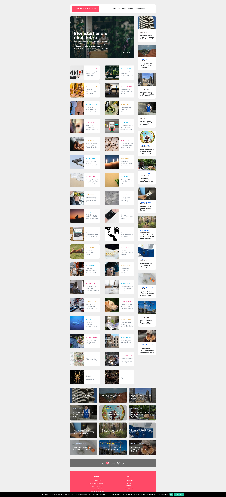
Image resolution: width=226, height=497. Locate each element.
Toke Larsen (143, 32)
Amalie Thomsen (145, 61)
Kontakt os (140, 8)
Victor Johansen (125, 54)
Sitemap (128, 491)
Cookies (131, 8)
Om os (124, 8)
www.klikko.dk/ (99, 491)
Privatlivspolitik (179, 494)
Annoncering (114, 8)
